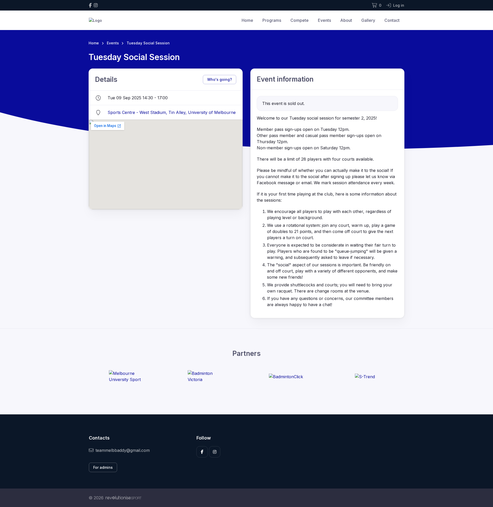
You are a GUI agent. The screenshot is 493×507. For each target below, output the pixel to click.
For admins (103, 467)
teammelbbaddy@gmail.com (123, 450)
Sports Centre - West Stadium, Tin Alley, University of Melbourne (172, 112)
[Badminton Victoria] (207, 376)
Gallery (368, 20)
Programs (271, 20)
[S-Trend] (365, 376)
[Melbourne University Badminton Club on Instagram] (96, 5)
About (346, 20)
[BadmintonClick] (286, 376)
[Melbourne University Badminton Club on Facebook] (90, 5)
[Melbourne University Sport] (128, 376)
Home (247, 20)
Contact (392, 20)
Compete (299, 20)
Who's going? (219, 79)
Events (324, 20)
